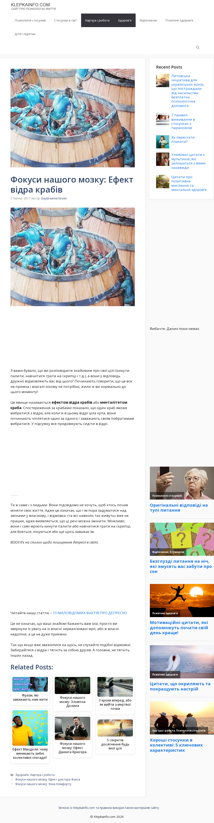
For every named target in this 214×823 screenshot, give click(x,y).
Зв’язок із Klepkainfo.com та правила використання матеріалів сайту (108, 807)
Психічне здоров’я (179, 20)
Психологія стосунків (30, 20)
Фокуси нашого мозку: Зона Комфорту (43, 784)
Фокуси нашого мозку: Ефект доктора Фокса (47, 779)
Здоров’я (124, 20)
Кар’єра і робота (97, 20)
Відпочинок (148, 20)
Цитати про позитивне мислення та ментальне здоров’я (189, 183)
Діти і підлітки (25, 34)
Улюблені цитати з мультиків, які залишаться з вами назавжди (188, 161)
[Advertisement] (72, 337)
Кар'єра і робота (42, 775)
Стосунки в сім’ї (65, 20)
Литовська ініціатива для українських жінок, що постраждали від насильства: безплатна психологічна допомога (187, 90)
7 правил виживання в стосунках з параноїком (183, 121)
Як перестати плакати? (183, 139)
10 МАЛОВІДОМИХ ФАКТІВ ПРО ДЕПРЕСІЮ (90, 612)
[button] (198, 47)
